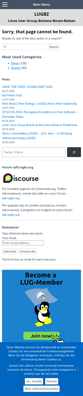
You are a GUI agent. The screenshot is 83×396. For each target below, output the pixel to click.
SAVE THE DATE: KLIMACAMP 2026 (27, 87)
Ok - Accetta (34, 381)
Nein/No (52, 381)
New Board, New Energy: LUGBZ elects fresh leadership (39, 103)
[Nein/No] (78, 369)
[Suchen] (74, 152)
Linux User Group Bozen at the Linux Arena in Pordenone (39, 125)
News (15, 63)
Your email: (9, 238)
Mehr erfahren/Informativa (41, 388)
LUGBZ (41, 14)
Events (16, 68)
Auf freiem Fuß (12, 95)
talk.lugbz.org (11, 198)
